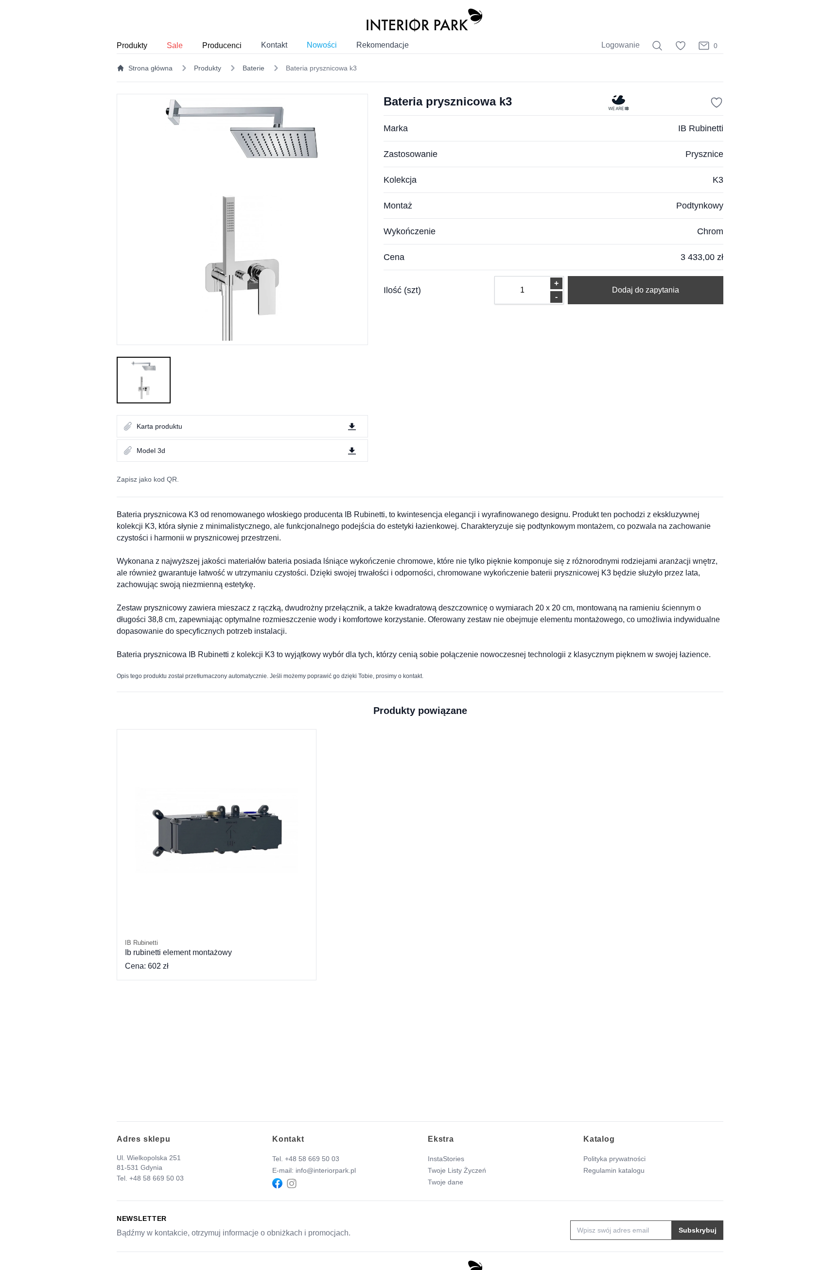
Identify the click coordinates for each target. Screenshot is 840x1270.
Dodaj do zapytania (645, 290)
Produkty (207, 68)
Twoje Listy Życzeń (457, 1170)
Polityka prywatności (614, 1159)
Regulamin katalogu (614, 1170)
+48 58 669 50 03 (156, 1178)
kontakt (412, 676)
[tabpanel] (242, 219)
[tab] (144, 380)
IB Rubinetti (700, 128)
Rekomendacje (382, 45)
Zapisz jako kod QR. (148, 479)
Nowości (322, 45)
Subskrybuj (698, 1230)
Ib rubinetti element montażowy (178, 947)
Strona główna (150, 68)
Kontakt (274, 45)
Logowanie (620, 45)
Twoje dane (445, 1182)
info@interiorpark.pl (326, 1170)
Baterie (253, 68)
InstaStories (446, 1159)
